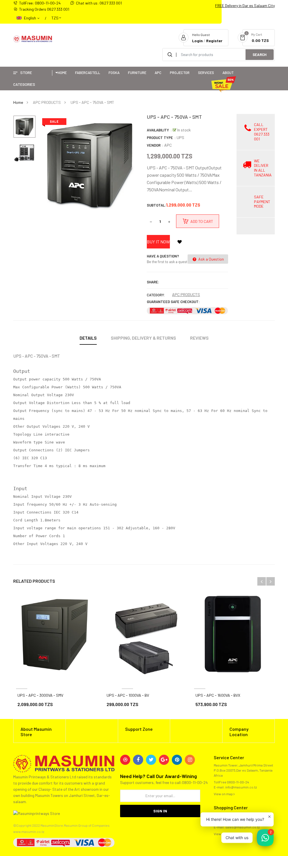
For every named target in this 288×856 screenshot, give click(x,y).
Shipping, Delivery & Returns (143, 337)
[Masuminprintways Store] (63, 763)
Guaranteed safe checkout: (173, 301)
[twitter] (151, 760)
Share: (153, 282)
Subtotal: (156, 205)
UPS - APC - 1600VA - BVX (217, 695)
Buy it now (158, 241)
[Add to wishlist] (179, 241)
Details (88, 337)
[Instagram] (190, 760)
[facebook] (138, 760)
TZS (54, 15)
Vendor (154, 145)
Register (214, 40)
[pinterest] (177, 760)
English (30, 17)
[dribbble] (125, 760)
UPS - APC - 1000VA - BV (128, 695)
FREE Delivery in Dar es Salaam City (245, 5)
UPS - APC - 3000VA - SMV (40, 695)
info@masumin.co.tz (241, 787)
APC (168, 145)
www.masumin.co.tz (28, 831)
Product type (160, 137)
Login (197, 40)
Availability (158, 130)
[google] (164, 760)
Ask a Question (210, 259)
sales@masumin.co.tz (242, 827)
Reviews (199, 337)
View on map (223, 794)
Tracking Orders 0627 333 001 (44, 9)
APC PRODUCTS (186, 294)
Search (260, 54)
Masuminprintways (127, 682)
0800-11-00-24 (238, 782)
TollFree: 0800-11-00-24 (40, 3)
